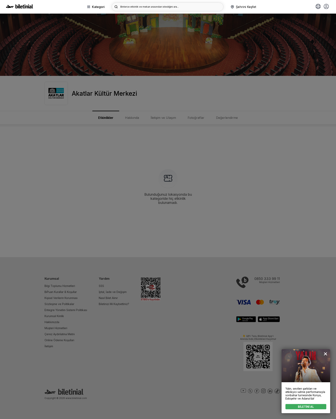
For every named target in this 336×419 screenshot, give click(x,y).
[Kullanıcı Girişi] (326, 6)
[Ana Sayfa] (19, 7)
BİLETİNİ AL (306, 406)
